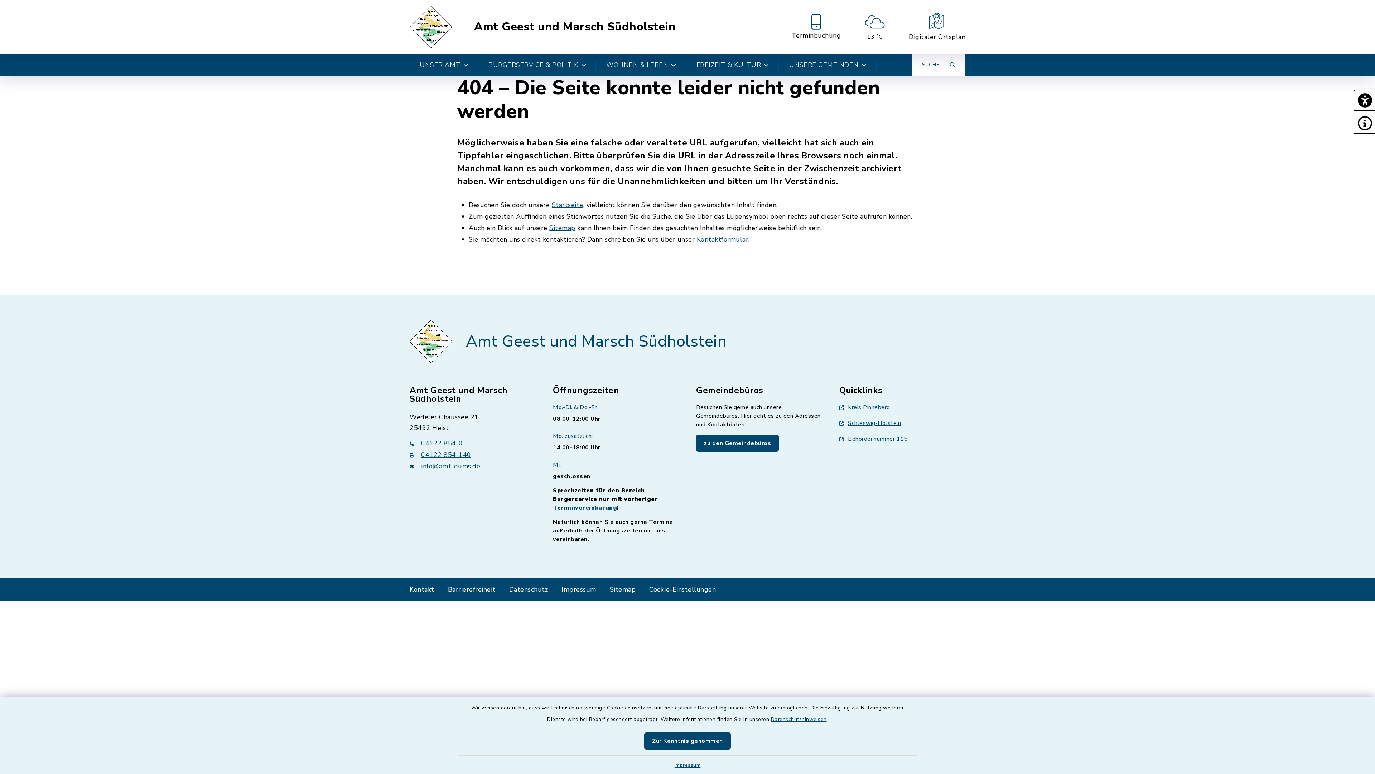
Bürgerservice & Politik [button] (533, 65)
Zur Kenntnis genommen (687, 741)
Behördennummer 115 (878, 439)
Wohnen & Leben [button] (637, 65)
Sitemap (562, 228)
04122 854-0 (442, 443)
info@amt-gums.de (450, 466)
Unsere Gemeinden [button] (824, 65)
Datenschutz (528, 589)
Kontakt (422, 589)
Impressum (688, 765)
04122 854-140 (446, 454)
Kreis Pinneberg (869, 407)
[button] (1364, 100)
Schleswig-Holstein (874, 423)
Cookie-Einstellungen (682, 589)
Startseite (567, 205)
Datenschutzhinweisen (799, 719)
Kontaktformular (723, 239)
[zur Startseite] (432, 27)
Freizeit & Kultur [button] (728, 65)
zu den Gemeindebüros (737, 443)
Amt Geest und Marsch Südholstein (575, 27)
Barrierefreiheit (472, 589)
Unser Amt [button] (440, 65)
